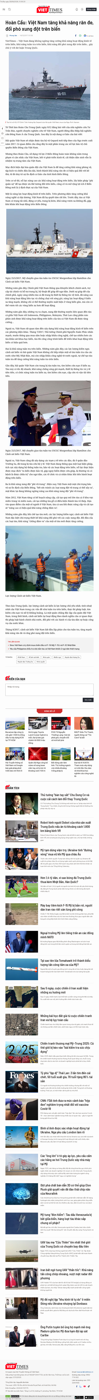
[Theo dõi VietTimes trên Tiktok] (89, 1386)
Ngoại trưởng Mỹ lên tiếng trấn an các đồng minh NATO (66, 935)
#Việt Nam (21, 657)
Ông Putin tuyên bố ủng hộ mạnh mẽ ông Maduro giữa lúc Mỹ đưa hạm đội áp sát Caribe (65, 1331)
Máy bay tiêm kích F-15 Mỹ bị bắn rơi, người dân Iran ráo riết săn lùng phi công (66, 907)
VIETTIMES (49, 9)
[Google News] (89, 35)
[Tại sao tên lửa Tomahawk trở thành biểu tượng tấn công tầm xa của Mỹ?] (21, 969)
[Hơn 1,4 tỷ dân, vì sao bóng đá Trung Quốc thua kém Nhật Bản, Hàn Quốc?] (21, 886)
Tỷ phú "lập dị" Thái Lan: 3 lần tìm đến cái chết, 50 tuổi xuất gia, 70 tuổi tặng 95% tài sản (66, 1077)
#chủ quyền (41, 662)
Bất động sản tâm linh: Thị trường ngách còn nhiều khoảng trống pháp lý (61, 767)
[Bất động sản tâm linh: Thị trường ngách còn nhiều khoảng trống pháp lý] (61, 753)
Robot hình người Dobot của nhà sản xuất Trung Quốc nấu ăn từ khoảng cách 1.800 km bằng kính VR (65, 826)
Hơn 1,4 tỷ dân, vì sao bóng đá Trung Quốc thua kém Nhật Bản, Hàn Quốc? (65, 880)
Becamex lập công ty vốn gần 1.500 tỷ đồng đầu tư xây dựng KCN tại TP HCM (15, 736)
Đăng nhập (91, 9)
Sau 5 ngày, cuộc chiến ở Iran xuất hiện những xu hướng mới (64, 990)
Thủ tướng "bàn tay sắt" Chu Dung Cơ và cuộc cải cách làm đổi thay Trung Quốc (64, 797)
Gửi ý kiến (88, 700)
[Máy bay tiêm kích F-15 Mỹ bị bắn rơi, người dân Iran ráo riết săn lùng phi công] (21, 914)
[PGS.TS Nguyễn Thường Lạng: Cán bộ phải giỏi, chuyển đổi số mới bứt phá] (61, 723)
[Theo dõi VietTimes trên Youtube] (85, 1386)
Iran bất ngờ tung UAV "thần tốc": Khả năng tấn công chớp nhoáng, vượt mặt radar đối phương (66, 1274)
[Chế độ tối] (82, 9)
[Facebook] (76, 35)
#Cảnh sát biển (34, 657)
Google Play (89, 1397)
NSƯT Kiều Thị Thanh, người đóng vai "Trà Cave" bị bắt (83, 735)
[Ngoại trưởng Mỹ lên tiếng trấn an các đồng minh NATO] (21, 942)
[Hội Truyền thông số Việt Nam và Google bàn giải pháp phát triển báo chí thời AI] (15, 753)
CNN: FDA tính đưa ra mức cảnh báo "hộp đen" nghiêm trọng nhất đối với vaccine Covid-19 (65, 1105)
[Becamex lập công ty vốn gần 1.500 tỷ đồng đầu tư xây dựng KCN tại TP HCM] (15, 723)
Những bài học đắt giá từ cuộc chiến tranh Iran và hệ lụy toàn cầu (66, 1018)
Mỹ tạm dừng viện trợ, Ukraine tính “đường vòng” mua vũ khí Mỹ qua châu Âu (66, 852)
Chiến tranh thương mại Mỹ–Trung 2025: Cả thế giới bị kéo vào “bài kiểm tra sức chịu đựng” (67, 1047)
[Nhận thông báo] (76, 9)
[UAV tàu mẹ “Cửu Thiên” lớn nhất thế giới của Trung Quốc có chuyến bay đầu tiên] (21, 1251)
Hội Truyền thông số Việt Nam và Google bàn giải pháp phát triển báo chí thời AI (14, 767)
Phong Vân (13, 35)
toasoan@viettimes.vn (84, 1372)
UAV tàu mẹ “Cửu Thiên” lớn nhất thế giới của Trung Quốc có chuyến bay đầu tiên (65, 1244)
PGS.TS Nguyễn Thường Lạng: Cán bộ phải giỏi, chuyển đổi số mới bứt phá (60, 736)
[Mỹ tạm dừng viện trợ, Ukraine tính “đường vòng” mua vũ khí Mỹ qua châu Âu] (21, 859)
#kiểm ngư (57, 657)
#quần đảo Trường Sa (25, 662)
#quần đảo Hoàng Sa (72, 657)
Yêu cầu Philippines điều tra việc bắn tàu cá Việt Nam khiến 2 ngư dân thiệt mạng (44, 649)
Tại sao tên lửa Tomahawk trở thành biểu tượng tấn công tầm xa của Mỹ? (65, 962)
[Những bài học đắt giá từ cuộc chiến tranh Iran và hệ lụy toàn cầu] (21, 1024)
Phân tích (13, 788)
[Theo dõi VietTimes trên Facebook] (77, 1386)
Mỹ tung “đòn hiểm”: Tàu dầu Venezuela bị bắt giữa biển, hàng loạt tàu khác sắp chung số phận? (66, 1219)
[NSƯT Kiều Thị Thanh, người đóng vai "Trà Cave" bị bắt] (84, 723)
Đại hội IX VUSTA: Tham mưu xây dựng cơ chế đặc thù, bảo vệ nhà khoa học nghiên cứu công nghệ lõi (84, 769)
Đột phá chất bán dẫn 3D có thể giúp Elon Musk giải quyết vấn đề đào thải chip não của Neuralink (65, 1189)
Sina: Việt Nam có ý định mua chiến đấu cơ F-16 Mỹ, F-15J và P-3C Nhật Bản (43, 645)
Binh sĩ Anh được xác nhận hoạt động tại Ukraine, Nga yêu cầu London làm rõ (65, 1130)
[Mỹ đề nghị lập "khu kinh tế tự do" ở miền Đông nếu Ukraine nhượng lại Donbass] (21, 1308)
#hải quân (46, 657)
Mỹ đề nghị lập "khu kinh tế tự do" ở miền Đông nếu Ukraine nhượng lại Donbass (65, 1301)
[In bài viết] (80, 35)
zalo (81, 1386)
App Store (79, 1397)
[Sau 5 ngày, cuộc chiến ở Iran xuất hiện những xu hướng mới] (21, 997)
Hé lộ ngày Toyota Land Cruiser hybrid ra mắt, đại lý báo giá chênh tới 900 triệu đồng (38, 737)
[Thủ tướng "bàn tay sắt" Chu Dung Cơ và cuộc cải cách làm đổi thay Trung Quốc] (21, 804)
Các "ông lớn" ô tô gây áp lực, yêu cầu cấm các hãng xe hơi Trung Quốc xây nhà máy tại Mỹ (66, 1160)
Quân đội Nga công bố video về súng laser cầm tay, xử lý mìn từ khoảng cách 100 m (38, 767)
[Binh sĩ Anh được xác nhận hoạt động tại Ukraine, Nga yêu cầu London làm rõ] (21, 1137)
